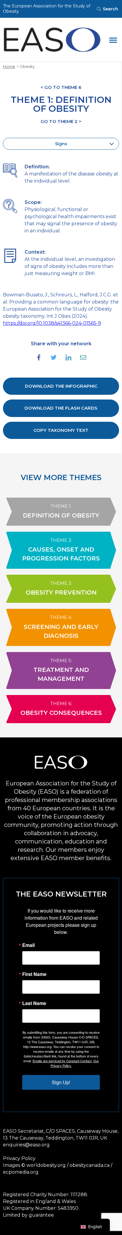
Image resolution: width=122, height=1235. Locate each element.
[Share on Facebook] (39, 357)
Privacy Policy (19, 1158)
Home (9, 66)
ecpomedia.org (20, 1172)
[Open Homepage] (52, 40)
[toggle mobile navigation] (113, 39)
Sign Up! (61, 1082)
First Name (34, 974)
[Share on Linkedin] (68, 357)
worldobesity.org (46, 1165)
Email (28, 945)
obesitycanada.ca (90, 1165)
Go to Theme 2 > (61, 121)
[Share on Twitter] (54, 357)
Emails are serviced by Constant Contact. (62, 1060)
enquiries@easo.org (26, 1145)
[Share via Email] (83, 357)
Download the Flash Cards (61, 408)
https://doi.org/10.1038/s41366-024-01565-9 (52, 323)
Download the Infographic (61, 386)
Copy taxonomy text (61, 430)
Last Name (34, 1003)
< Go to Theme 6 (61, 87)
